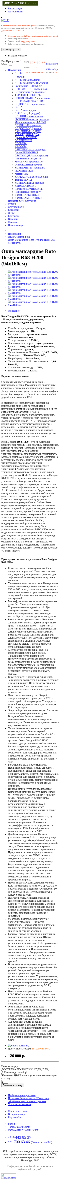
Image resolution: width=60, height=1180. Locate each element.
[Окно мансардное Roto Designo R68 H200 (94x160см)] (33, 274)
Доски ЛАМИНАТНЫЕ (28, 197)
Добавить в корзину (12, 1085)
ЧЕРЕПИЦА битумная (28, 158)
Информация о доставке (22, 1095)
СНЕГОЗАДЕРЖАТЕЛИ (29, 101)
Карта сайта (15, 1117)
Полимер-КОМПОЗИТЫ (29, 188)
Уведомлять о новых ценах (23, 1129)
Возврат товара (16, 1114)
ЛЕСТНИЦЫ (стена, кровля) (31, 155)
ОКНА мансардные (26, 110)
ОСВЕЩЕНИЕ (23, 140)
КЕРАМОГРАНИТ (25, 185)
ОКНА (18, 107)
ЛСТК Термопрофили (27, 79)
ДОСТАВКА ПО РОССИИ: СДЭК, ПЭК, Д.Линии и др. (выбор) (25, 1071)
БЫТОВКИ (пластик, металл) (31, 119)
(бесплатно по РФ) (30, 1142)
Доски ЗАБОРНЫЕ (26, 137)
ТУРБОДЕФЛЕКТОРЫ (28, 95)
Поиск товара (16, 225)
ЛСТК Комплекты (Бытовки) (31, 82)
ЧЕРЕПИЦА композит (27, 191)
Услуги (12, 203)
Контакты (13, 216)
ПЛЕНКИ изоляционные (29, 116)
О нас (11, 213)
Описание (14, 310)
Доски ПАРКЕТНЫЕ (27, 194)
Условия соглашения (19, 1104)
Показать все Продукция (22, 200)
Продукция (14, 70)
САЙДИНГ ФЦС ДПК (28, 131)
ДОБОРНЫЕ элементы (28, 125)
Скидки (12, 222)
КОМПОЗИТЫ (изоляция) (30, 167)
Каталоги (13, 209)
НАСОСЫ (20, 146)
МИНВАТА (21, 173)
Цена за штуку (9, 1066)
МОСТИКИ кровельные (28, 161)
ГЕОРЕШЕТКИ (24, 170)
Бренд (11, 1123)
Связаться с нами (18, 1111)
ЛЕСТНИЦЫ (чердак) (27, 113)
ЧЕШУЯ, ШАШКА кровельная (32, 98)
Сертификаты (16, 206)
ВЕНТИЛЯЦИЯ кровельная (31, 89)
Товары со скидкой (19, 1126)
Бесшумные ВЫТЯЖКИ (28, 86)
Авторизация (15, 11)
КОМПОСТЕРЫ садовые (29, 182)
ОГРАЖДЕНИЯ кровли (28, 164)
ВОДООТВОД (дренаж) (28, 128)
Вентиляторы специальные (30, 92)
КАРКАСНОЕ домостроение (31, 176)
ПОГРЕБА (21, 143)
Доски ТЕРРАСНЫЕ (26, 152)
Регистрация (15, 8)
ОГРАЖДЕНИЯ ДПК (27, 134)
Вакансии (13, 219)
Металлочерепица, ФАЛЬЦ (30, 122)
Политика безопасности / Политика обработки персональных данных (28, 1100)
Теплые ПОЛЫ (23, 179)
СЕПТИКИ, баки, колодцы (30, 149)
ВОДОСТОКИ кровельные (30, 104)
